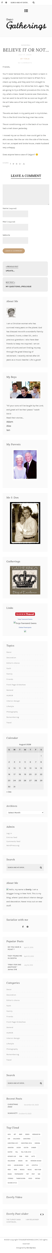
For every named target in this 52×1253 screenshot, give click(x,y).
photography (19, 1174)
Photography (12, 712)
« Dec (8, 792)
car (9, 1139)
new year (38, 1169)
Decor (8, 652)
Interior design (13, 701)
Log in (9, 833)
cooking (37, 1143)
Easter (10, 1152)
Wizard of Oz (12, 1183)
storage (10, 1178)
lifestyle (35, 1165)
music (30, 1169)
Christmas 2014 (26, 1143)
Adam (9, 421)
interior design (36, 1161)
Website (6, 235)
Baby (20, 1134)
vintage (37, 1178)
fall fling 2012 (26, 1152)
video (30, 1178)
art (15, 1134)
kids (9, 1165)
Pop (27, 1174)
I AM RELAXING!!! (32, 1219)
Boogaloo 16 (36, 1134)
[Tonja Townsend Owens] (25, 623)
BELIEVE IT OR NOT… (26, 50)
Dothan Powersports (25, 627)
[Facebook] (3, 2)
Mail (9, 221)
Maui (9, 1169)
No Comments (25, 63)
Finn (20, 1156)
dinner (33, 1147)
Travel (9, 722)
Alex (8, 425)
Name (10, 208)
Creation (11, 1147)
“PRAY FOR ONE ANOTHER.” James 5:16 (14, 967)
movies (22, 1169)
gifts (33, 1156)
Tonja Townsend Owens (25, 619)
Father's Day (12, 1156)
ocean (10, 1174)
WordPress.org (12, 845)
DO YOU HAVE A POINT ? (14, 948)
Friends (9, 679)
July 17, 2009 (25, 55)
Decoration (11, 657)
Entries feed (11, 837)
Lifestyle (10, 706)
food (26, 1156)
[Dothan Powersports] (25, 631)
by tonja (25, 59)
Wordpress (31, 1248)
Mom (15, 1169)
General (26, 45)
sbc (39, 1174)
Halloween (11, 1161)
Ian (8, 430)
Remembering (12, 717)
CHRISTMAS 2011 (13, 1143)
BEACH (27, 1134)
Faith (8, 668)
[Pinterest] (7, 2)
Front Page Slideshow (16, 685)
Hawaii (20, 1161)
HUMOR (9, 695)
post (33, 1174)
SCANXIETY (13, 1113)
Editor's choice (13, 663)
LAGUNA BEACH (18, 1165)
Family (9, 674)
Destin (26, 1147)
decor (19, 1147)
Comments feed (13, 841)
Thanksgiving (20, 1178)
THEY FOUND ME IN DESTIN (15, 957)
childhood (16, 1139)
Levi (27, 1165)
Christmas (26, 1139)
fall (16, 1152)
